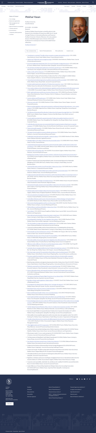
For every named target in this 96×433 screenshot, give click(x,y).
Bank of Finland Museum (54, 389)
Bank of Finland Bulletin (54, 387)
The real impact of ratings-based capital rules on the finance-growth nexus (44, 67)
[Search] (92, 2)
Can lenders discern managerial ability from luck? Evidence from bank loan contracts (46, 248)
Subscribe (9, 403)
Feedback (29, 387)
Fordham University (30, 44)
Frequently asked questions (15, 32)
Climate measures (13, 28)
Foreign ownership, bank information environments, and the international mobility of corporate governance (52, 174)
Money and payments (28, 2)
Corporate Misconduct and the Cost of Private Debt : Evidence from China (44, 166)
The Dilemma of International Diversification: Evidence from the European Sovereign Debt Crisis (49, 112)
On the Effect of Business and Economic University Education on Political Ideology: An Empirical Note (50, 199)
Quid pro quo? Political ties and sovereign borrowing (39, 59)
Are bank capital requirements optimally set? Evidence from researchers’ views (45, 84)
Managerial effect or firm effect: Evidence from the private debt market (43, 140)
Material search (73, 394)
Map (7, 388)
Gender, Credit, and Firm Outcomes (35, 71)
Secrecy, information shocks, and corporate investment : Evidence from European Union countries (49, 270)
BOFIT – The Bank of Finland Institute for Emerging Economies (57, 395)
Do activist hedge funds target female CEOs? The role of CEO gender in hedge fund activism (48, 63)
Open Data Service (74, 391)
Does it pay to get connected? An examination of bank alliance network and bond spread (47, 252)
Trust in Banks (30, 211)
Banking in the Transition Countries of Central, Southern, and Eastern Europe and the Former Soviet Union (51, 154)
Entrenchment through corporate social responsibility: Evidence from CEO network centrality (48, 184)
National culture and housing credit (35, 150)
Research (65, 2)
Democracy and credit (32, 102)
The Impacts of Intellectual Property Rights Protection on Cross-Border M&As (45, 276)
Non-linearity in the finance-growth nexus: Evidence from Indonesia (43, 341)
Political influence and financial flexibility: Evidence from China (41, 207)
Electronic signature (31, 396)
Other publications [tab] (59, 50)
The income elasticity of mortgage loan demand (38, 194)
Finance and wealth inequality (34, 128)
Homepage (3, 6)
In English (84, 6)
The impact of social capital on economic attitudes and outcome (42, 132)
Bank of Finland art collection (76, 396)
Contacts (11, 34)
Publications (78, 2)
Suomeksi (73, 6)
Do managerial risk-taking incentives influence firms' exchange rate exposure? (45, 284)
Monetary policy (11, 2)
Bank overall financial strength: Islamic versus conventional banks (42, 292)
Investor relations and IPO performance (36, 98)
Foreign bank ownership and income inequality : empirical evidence (42, 136)
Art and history (12, 30)
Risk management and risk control (14, 23)
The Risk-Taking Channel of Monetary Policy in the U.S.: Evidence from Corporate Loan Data (48, 306)
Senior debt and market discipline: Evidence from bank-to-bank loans (43, 215)
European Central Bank (75, 389)
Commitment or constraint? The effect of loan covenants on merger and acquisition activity (48, 55)
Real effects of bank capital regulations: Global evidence (40, 280)
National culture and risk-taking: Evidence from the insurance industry (43, 190)
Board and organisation (20, 6)
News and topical (71, 2)
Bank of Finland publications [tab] (46, 50)
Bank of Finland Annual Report (55, 397)
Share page (66, 6)
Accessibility (30, 394)
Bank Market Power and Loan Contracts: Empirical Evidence (41, 288)
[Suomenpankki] (45, 2)
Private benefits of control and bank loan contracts (39, 231)
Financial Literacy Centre (54, 391)
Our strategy (12, 19)
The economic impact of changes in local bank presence (40, 180)
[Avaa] (8, 19)
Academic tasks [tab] (70, 50)
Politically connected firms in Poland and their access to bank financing (43, 266)
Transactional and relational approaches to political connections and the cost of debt (46, 80)
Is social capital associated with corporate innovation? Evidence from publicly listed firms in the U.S (50, 118)
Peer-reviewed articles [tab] (31, 50)
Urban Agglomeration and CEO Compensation (38, 325)
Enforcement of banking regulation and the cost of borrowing (41, 203)
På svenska (79, 6)
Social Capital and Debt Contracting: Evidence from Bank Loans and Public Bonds (46, 296)
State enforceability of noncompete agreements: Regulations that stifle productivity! (46, 240)
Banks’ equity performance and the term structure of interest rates (42, 92)
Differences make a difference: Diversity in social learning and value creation (44, 244)
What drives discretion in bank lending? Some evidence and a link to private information (47, 170)
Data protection (30, 391)
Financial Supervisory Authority (77, 387)
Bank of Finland (85, 2)
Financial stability (19, 2)
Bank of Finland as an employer (16, 26)
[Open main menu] (3, 2)
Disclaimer (29, 389)
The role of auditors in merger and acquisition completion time (41, 223)
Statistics (60, 2)
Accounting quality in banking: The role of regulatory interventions (42, 219)
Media (91, 6)
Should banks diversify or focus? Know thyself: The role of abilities (42, 235)
